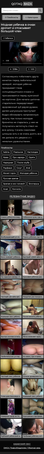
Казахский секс (22, 444)
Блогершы (34, 184)
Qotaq (21, 4)
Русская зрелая (11, 178)
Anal (28, 168)
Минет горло (9, 173)
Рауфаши (7, 168)
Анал (5, 189)
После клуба (23, 163)
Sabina (6, 152)
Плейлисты (12, 17)
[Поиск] (40, 10)
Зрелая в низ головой (14, 184)
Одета (32, 157)
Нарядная (8, 163)
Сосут (19, 168)
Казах (5, 157)
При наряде (19, 157)
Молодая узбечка (28, 173)
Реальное (18, 152)
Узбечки (9, 38)
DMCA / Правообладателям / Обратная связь (22, 448)
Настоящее (32, 152)
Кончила (16, 189)
